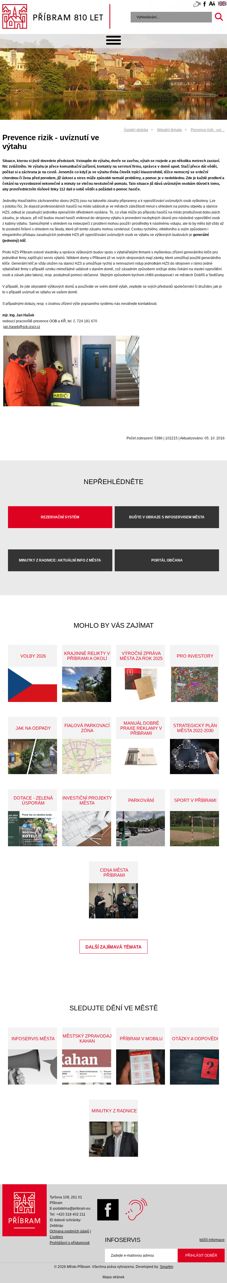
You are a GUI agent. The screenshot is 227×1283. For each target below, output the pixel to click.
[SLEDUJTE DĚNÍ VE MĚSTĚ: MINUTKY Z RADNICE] (113, 1139)
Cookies (56, 1237)
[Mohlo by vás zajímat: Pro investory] (194, 684)
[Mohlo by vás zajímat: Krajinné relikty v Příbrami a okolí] (86, 684)
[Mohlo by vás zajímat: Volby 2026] (32, 684)
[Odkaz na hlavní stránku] (24, 1211)
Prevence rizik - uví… (208, 130)
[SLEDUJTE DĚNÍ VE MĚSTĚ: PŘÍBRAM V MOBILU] (140, 1067)
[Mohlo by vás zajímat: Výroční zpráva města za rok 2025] (140, 684)
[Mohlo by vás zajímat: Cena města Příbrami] (113, 900)
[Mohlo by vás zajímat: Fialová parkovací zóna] (86, 756)
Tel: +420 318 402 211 (67, 1214)
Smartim (166, 1267)
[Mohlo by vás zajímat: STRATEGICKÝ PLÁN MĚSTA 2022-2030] (194, 756)
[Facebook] (106, 1219)
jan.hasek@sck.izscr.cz (21, 327)
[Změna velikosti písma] (212, 4)
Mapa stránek (113, 1277)
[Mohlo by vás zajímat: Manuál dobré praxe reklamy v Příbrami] (140, 756)
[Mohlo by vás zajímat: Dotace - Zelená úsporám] (32, 828)
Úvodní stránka (136, 130)
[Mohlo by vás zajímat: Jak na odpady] (32, 756)
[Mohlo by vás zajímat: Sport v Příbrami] (194, 828)
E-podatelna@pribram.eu (70, 1208)
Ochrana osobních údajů (69, 1231)
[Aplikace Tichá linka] (196, 5)
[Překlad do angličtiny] (222, 4)
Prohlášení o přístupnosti (70, 1243)
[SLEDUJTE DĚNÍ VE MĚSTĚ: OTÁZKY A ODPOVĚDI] (194, 1067)
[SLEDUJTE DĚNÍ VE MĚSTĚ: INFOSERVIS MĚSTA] (32, 1067)
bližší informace (212, 1240)
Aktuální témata (169, 130)
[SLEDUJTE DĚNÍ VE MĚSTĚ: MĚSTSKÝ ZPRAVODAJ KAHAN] (86, 1067)
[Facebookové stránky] (204, 4)
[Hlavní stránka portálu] (56, 17)
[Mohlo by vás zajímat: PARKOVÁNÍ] (140, 828)
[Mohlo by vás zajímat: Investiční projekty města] (86, 828)
